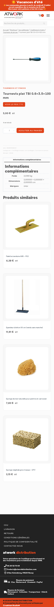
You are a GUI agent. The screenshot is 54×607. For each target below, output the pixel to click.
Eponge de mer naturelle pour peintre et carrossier (26, 399)
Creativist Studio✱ (11, 605)
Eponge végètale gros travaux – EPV (20, 470)
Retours (9, 533)
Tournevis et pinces (14, 88)
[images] (27, 59)
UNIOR (11, 153)
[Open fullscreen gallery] (48, 81)
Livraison (9, 529)
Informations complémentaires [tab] (27, 160)
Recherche (44, 23)
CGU (6, 525)
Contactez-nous (13, 546)
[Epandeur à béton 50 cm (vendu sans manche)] (27, 297)
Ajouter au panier (30, 130)
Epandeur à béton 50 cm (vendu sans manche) (24, 327)
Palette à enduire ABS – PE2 (17, 256)
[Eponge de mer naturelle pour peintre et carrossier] (27, 368)
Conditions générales (16, 537)
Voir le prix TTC (14, 104)
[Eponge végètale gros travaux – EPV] (27, 439)
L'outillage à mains (18, 150)
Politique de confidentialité (21, 542)
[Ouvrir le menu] (48, 15)
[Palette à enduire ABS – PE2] (27, 226)
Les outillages (29, 150)
